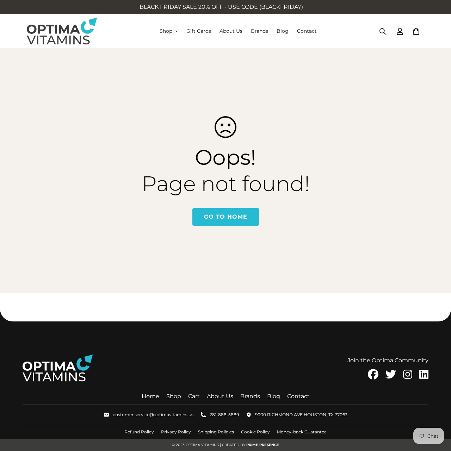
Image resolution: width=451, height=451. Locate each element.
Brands (259, 31)
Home (150, 396)
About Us (231, 31)
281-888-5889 (224, 414)
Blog (283, 31)
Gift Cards (198, 31)
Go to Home (225, 216)
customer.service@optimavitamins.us (153, 414)
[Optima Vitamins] (62, 31)
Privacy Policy (176, 431)
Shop (166, 31)
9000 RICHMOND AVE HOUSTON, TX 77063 (301, 414)
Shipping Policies (216, 431)
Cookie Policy (255, 431)
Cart (194, 396)
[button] (414, 31)
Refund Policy (139, 431)
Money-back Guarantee (302, 431)
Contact (307, 31)
